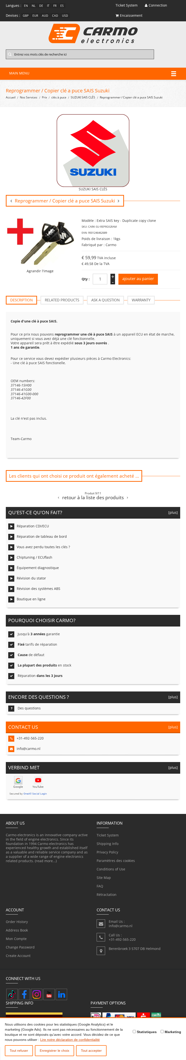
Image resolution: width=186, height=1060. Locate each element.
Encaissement (131, 15)
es (62, 6)
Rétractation (106, 894)
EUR (35, 15)
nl (33, 6)
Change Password (20, 947)
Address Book (17, 930)
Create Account (18, 955)
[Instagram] (36, 994)
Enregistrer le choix (54, 1050)
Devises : (13, 15)
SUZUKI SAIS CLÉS (83, 97)
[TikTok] (12, 994)
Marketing (172, 1032)
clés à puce (58, 97)
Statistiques (146, 1032)
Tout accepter (91, 1050)
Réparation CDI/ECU (33, 526)
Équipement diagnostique (38, 567)
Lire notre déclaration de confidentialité (70, 1040)
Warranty (141, 299)
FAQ (100, 886)
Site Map (104, 877)
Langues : (13, 5)
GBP (26, 15)
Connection (158, 5)
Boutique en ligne (31, 599)
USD (65, 15)
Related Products (62, 299)
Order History (17, 921)
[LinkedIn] (61, 994)
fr (54, 6)
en (26, 6)
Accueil (11, 97)
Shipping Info (107, 843)
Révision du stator (31, 578)
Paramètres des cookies (116, 860)
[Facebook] (24, 994)
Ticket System (108, 835)
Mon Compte (16, 938)
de (41, 6)
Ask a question (105, 299)
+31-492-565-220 (30, 738)
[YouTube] (49, 994)
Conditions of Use (111, 869)
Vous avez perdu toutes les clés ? (43, 547)
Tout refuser (19, 1050)
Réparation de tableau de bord (42, 536)
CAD (55, 15)
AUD (45, 15)
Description (21, 299)
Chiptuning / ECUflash (34, 557)
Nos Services (28, 97)
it (48, 6)
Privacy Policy (107, 852)
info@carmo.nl (28, 748)
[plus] (172, 512)
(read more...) (46, 861)
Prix (44, 97)
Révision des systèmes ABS (38, 588)
